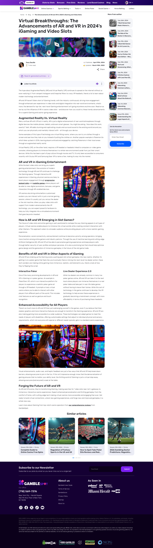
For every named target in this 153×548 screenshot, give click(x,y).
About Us (61, 503)
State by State (48, 3)
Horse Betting (119, 8)
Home (22, 15)
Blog (108, 3)
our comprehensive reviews (80, 405)
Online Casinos (46, 8)
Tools (77, 8)
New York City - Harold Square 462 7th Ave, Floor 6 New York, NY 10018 (30, 497)
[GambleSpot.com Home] (29, 7)
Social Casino (103, 8)
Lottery (131, 8)
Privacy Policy (63, 496)
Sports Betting (63, 8)
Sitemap (61, 500)
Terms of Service (64, 489)
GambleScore (62, 492)
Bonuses (60, 3)
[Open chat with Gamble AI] (27, 2)
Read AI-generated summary (35, 76)
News (115, 3)
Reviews (81, 3)
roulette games (39, 183)
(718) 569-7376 (28, 491)
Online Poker (89, 8)
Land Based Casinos (95, 3)
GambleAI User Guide (65, 485)
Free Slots (71, 3)
